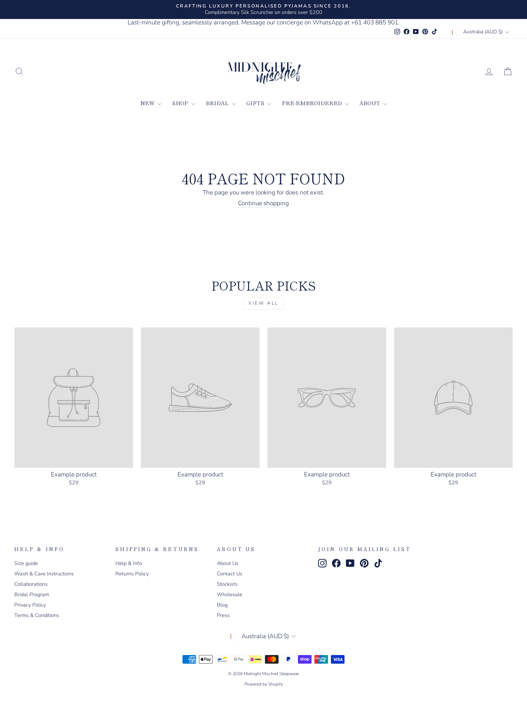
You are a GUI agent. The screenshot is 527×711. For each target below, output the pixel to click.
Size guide (26, 563)
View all (263, 303)
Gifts (256, 103)
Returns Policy (132, 573)
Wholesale (229, 594)
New (148, 103)
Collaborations (31, 584)
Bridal (218, 103)
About (370, 103)
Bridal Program (31, 594)
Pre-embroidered (312, 103)
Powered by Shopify (263, 684)
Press (223, 615)
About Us (227, 563)
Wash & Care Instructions (44, 573)
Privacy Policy (30, 604)
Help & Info (128, 563)
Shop (181, 103)
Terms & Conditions (36, 615)
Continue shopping (263, 203)
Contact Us (229, 573)
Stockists (227, 584)
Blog (222, 604)
